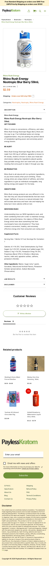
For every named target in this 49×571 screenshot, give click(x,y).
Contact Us (8, 499)
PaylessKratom (6, 19)
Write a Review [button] (25, 313)
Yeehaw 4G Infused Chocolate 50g (12, 413)
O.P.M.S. (7, 486)
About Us (7, 492)
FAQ (27, 492)
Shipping (29, 486)
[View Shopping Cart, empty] (35, 11)
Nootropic (25, 102)
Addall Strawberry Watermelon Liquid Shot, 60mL (34, 414)
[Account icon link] (28, 11)
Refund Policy (31, 489)
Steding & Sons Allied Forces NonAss (12, 378)
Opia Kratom (8, 489)
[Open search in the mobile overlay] (40, 11)
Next (28, 65)
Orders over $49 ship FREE (21, 96)
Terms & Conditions (33, 495)
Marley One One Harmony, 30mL (33, 378)
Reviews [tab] (7, 321)
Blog (6, 495)
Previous (22, 65)
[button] (22, 32)
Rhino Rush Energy (11, 76)
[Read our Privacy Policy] (41, 467)
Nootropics (28, 19)
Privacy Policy (31, 499)
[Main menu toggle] (45, 11)
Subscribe (23, 475)
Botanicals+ (17, 19)
